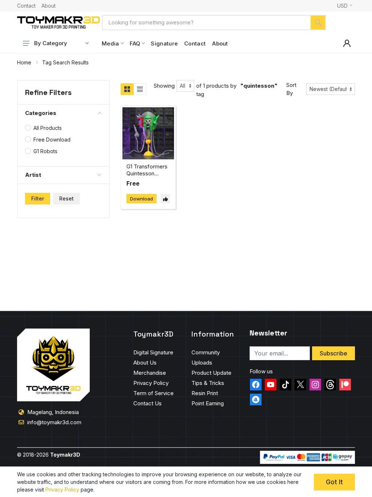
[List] (139, 89)
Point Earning (207, 403)
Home (24, 62)
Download (141, 199)
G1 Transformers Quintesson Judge (146, 173)
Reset (66, 198)
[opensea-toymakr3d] (256, 399)
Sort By (291, 89)
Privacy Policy (151, 382)
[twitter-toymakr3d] (300, 384)
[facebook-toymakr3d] (256, 384)
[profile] (347, 43)
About (48, 5)
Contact (26, 5)
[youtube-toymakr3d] (270, 384)
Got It (334, 482)
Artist (33, 174)
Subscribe (333, 353)
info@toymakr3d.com (54, 422)
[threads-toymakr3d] (330, 384)
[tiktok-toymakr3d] (285, 384)
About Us (145, 362)
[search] (318, 22)
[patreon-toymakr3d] (345, 384)
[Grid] (127, 89)
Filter (37, 198)
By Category (50, 43)
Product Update (211, 372)
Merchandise (149, 372)
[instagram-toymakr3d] (315, 384)
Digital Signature (153, 352)
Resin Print (204, 393)
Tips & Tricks (207, 382)
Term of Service (153, 393)
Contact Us (147, 403)
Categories (40, 113)
